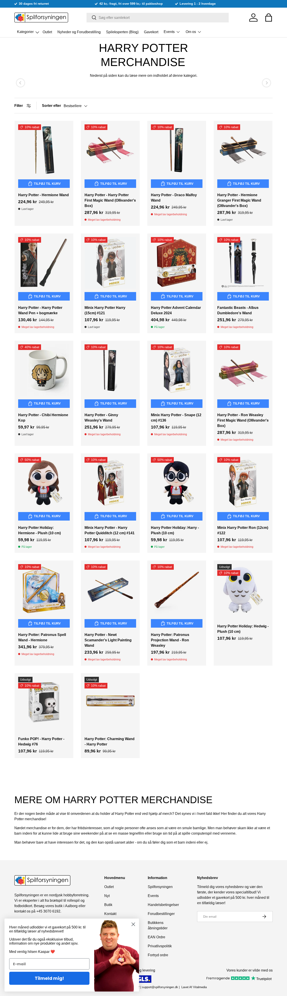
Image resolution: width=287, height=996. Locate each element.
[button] (268, 17)
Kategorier (28, 30)
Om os (191, 32)
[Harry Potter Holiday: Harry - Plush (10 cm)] (176, 483)
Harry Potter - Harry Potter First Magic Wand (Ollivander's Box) (110, 200)
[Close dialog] (133, 924)
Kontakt (110, 914)
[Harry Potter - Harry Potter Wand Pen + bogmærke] (44, 263)
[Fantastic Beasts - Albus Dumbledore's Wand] (243, 263)
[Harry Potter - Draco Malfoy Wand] (176, 150)
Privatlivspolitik (160, 946)
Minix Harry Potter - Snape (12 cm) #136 (176, 417)
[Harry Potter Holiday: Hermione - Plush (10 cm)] (44, 483)
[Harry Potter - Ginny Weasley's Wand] (110, 370)
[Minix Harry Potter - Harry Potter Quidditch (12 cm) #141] (110, 483)
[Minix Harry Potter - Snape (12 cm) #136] (176, 370)
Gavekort (151, 32)
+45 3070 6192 (48, 911)
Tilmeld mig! (49, 978)
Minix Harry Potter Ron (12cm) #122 (242, 530)
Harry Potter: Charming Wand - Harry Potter (110, 741)
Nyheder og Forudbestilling (79, 32)
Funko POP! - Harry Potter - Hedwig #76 (41, 741)
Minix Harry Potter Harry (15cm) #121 (105, 310)
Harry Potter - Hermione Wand (43, 195)
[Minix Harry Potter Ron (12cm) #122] (243, 483)
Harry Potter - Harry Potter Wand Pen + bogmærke (40, 310)
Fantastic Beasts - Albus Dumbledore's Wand (238, 310)
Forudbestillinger (161, 914)
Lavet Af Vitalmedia (194, 987)
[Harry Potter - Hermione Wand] (44, 150)
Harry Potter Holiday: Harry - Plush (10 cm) (175, 530)
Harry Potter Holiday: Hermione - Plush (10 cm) (39, 530)
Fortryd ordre (158, 955)
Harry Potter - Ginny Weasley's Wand (101, 417)
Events (169, 32)
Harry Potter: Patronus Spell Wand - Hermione (42, 637)
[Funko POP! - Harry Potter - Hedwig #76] (44, 702)
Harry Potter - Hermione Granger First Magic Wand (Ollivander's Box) (239, 200)
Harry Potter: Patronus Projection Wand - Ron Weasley (170, 640)
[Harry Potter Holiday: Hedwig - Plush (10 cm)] (243, 590)
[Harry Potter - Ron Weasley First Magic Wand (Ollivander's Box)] (243, 370)
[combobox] (158, 17)
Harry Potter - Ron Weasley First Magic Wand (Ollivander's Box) (243, 420)
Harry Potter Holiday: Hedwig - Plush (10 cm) (243, 628)
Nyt (107, 896)
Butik (108, 905)
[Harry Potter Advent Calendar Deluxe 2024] (176, 263)
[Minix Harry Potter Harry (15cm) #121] (110, 263)
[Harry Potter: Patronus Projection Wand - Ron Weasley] (176, 590)
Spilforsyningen (160, 887)
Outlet (47, 32)
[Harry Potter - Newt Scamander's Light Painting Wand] (110, 590)
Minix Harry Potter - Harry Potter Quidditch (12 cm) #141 (110, 530)
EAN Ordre (156, 937)
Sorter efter (51, 106)
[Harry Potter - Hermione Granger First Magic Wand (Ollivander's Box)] (243, 150)
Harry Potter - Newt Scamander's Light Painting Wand (108, 640)
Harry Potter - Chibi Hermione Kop (43, 417)
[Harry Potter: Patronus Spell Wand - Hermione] (44, 590)
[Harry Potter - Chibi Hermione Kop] (44, 370)
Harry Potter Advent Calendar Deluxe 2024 (176, 310)
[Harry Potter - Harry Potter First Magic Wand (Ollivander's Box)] (110, 150)
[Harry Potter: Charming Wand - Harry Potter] (110, 702)
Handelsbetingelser (163, 905)
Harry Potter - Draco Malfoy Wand (174, 197)
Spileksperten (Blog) (122, 32)
